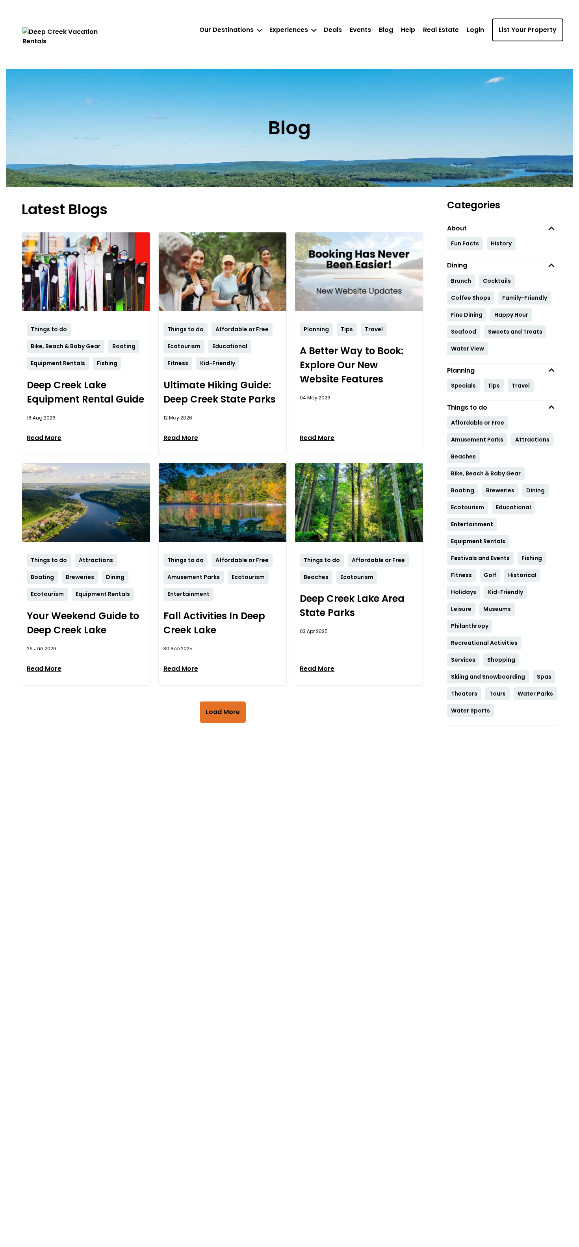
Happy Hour (511, 315)
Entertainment (472, 524)
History (501, 243)
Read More (44, 437)
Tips (494, 386)
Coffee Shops (470, 298)
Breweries (500, 490)
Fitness (461, 575)
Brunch (461, 281)
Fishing (531, 558)
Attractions (532, 440)
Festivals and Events (480, 558)
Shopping (501, 660)
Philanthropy (469, 626)
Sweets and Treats (515, 332)
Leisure (461, 609)
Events (360, 29)
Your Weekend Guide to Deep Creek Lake (83, 622)
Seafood (463, 332)
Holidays (463, 592)
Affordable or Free (477, 423)
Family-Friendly (524, 298)
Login (475, 29)
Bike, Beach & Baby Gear (486, 473)
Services (463, 660)
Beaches (463, 456)
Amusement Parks (477, 440)
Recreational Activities (484, 643)
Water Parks (535, 694)
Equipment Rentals (478, 541)
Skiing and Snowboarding (488, 677)
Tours (497, 694)
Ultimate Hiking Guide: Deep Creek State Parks (219, 392)
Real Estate (441, 29)
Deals (333, 29)
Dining (535, 490)
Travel (521, 386)
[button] (502, 228)
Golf (490, 575)
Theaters (464, 694)
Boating (462, 490)
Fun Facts (465, 243)
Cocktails (497, 281)
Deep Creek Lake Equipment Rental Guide (85, 392)
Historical (522, 575)
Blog (386, 29)
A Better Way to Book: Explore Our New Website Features (351, 365)
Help (408, 29)
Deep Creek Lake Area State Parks (352, 605)
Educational (513, 507)
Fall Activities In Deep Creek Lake (214, 622)
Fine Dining (466, 315)
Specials (463, 386)
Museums (497, 609)
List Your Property (528, 29)
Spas (544, 677)
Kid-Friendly (505, 592)
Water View (467, 349)
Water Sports (470, 710)
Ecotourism (467, 507)
